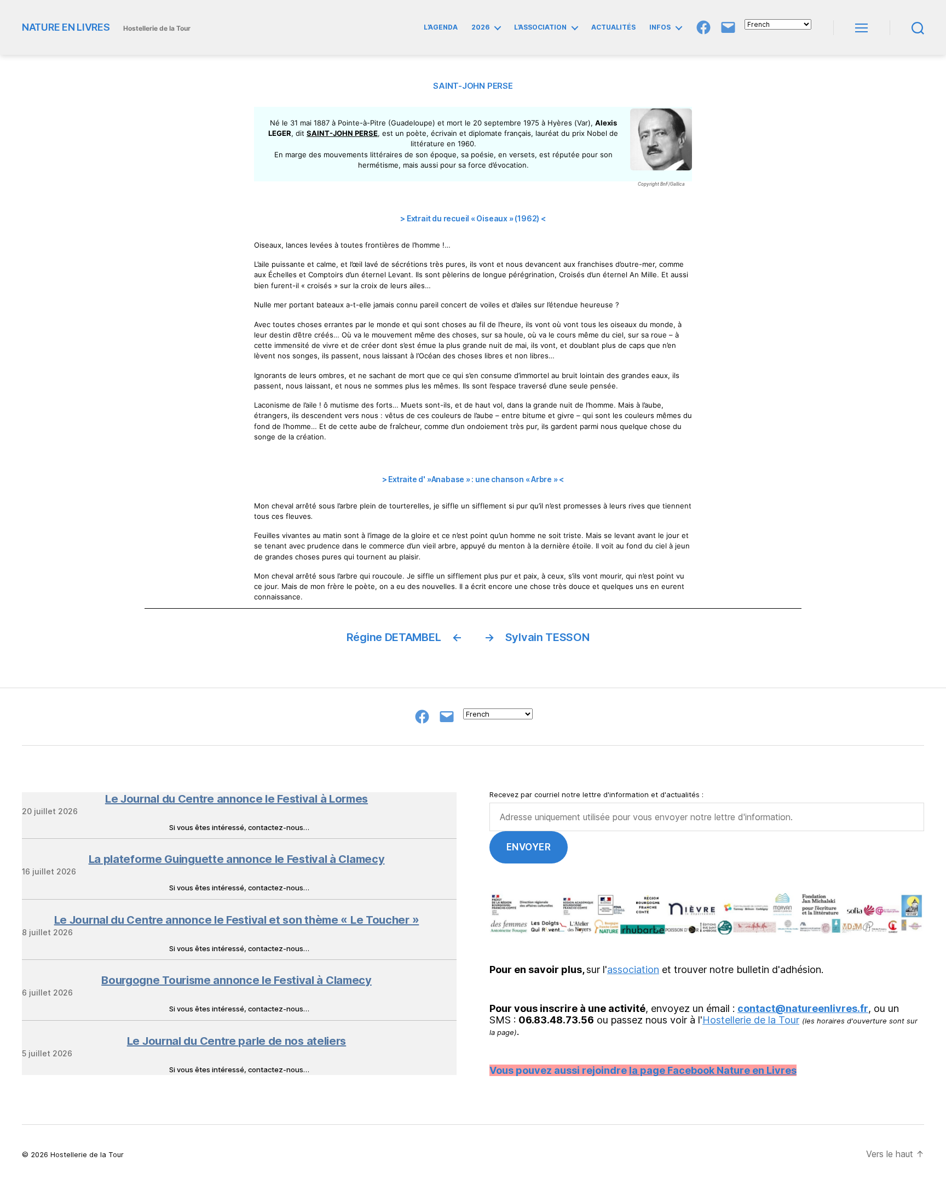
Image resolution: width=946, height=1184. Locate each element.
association (633, 969)
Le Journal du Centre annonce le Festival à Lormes (236, 798)
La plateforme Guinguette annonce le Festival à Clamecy (237, 859)
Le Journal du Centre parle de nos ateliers (236, 1041)
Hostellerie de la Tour (750, 1020)
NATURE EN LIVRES (66, 27)
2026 (480, 27)
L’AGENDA (441, 27)
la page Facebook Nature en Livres (713, 1070)
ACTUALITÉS (613, 27)
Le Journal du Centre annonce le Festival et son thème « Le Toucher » (236, 919)
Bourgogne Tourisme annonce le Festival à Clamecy (236, 980)
